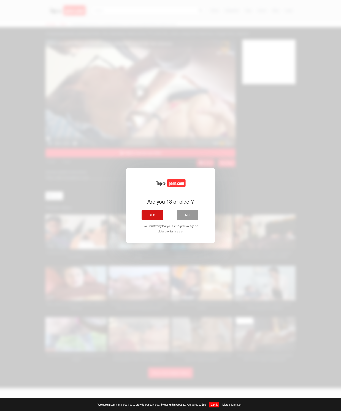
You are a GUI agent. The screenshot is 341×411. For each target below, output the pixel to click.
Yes (152, 215)
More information (232, 404)
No (187, 215)
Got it (214, 404)
